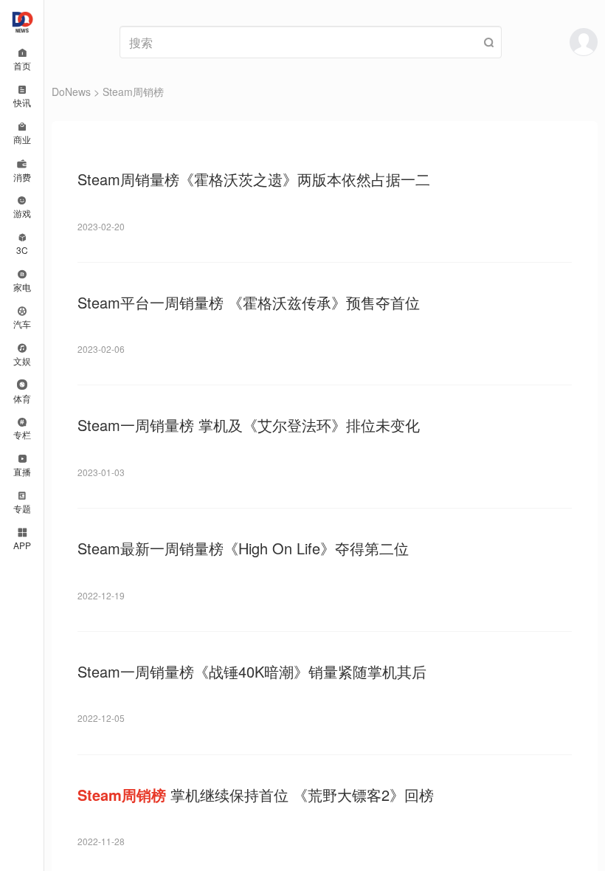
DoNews (71, 91)
